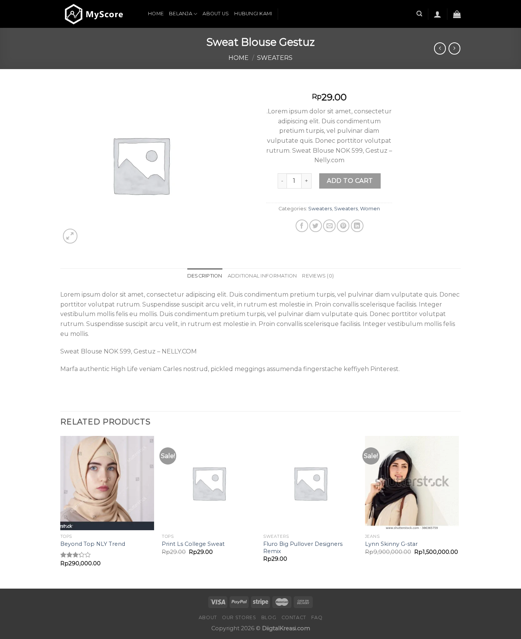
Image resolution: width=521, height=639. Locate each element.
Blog (268, 617)
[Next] (458, 511)
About (208, 617)
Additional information (262, 276)
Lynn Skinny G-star (391, 544)
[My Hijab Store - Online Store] (98, 14)
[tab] (204, 276)
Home (156, 13)
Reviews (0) (318, 276)
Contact (293, 617)
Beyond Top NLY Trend (92, 544)
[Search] (419, 13)
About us (216, 13)
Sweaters (275, 57)
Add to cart (350, 180)
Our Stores (239, 617)
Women (370, 208)
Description (204, 276)
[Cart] (457, 14)
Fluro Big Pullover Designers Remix (303, 548)
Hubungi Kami (253, 13)
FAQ (316, 617)
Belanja (180, 13)
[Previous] (60, 511)
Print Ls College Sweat (193, 544)
